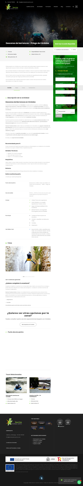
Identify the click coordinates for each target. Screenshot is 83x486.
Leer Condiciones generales (13, 279)
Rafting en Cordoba (37, 440)
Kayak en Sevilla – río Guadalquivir (35, 396)
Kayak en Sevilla (36, 443)
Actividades (40, 6)
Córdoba (34, 423)
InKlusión (56, 6)
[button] (79, 482)
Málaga (34, 428)
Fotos (23, 87)
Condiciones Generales (11, 442)
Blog (62, 6)
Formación (48, 6)
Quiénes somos (30, 6)
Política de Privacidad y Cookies (13, 448)
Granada (41, 423)
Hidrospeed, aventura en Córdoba (12, 396)
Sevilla (41, 428)
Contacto (68, 6)
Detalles (9, 87)
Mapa (16, 87)
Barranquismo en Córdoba (39, 439)
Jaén (49, 423)
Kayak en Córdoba (37, 442)
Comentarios (32, 87)
